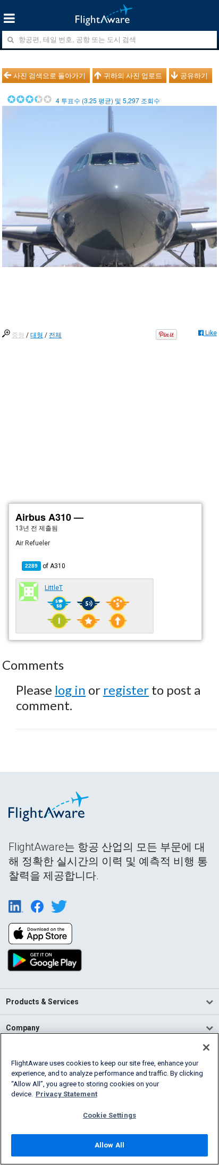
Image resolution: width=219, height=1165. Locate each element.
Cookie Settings (109, 1115)
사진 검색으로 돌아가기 (49, 75)
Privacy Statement (66, 1094)
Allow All (109, 1145)
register (126, 689)
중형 (18, 335)
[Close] (206, 1047)
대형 (36, 335)
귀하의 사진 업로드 (133, 75)
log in (70, 689)
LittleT (54, 588)
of (45, 566)
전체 (55, 335)
